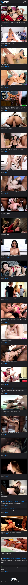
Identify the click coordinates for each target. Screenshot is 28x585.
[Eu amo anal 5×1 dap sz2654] (14, 162)
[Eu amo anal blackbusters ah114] (14, 353)
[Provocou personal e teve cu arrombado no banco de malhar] (14, 559)
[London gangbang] (14, 204)
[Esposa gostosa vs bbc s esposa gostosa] (14, 523)
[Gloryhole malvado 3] (14, 466)
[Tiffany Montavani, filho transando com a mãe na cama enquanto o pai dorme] (14, 13)
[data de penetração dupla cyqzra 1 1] (14, 289)
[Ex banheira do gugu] (14, 544)
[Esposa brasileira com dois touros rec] (14, 424)
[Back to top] (25, 581)
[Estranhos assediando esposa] (14, 445)
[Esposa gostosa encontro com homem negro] (14, 501)
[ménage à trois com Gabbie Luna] (14, 268)
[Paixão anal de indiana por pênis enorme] (14, 247)
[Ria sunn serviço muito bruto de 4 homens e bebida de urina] (14, 310)
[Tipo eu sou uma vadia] (14, 331)
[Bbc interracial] (14, 487)
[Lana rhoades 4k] (14, 56)
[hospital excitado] (14, 374)
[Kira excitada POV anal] (14, 119)
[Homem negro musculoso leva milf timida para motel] (14, 566)
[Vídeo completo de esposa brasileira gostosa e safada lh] (14, 388)
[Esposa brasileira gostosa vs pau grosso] (14, 402)
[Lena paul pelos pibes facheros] (14, 509)
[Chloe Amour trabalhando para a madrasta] (14, 77)
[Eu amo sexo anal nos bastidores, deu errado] (14, 140)
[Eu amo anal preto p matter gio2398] (14, 183)
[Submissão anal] (14, 225)
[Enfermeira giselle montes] (14, 34)
